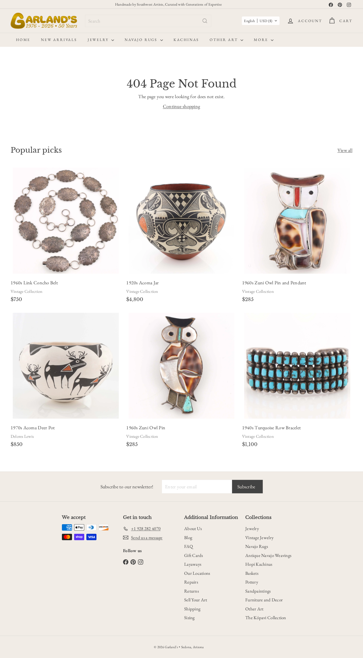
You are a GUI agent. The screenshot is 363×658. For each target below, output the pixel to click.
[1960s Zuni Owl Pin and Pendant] (297, 236)
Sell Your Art (195, 600)
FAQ (188, 546)
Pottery (251, 582)
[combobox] (148, 21)
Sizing (189, 617)
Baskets (251, 573)
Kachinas (186, 39)
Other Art (224, 39)
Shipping (192, 609)
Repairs (191, 582)
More (261, 39)
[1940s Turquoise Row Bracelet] (297, 381)
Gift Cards (193, 555)
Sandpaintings (258, 591)
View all (344, 150)
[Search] (205, 21)
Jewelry (99, 39)
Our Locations (197, 573)
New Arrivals (59, 39)
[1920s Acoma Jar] (181, 236)
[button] (261, 20)
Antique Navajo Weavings (268, 555)
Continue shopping (181, 106)
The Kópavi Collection (265, 617)
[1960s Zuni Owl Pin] (181, 381)
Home (23, 39)
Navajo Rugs (142, 39)
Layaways (192, 564)
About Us (193, 528)
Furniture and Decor (264, 600)
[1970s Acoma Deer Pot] (66, 381)
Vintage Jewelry (259, 537)
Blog (188, 537)
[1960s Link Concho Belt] (66, 236)
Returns (191, 591)
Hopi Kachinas (258, 564)
